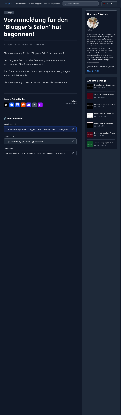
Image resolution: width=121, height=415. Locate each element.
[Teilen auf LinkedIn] (17, 105)
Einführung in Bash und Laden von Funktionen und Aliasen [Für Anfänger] (104, 123)
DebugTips (8, 3)
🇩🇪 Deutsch (107, 3)
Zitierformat (8, 148)
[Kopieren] (73, 129)
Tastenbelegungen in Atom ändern (104, 142)
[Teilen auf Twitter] (6, 105)
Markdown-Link (10, 124)
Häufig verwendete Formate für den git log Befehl (104, 133)
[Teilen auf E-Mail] (34, 105)
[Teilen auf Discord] (28, 105)
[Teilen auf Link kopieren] (40, 105)
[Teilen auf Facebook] (11, 105)
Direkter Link (9, 136)
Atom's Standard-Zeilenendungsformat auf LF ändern (104, 94)
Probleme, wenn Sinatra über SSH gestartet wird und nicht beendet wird (104, 104)
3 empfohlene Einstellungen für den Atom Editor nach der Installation (104, 85)
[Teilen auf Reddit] (23, 105)
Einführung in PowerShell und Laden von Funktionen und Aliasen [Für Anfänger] (104, 114)
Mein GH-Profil (93, 71)
